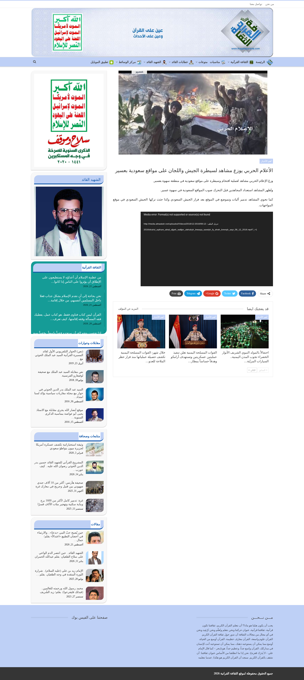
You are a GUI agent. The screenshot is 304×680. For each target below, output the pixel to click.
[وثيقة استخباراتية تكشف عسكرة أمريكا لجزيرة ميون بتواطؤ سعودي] (95, 449)
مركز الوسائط (127, 62)
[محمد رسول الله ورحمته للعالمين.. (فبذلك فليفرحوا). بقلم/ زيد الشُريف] (95, 593)
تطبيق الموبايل (99, 62)
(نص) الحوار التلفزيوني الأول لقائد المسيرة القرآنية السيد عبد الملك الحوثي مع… (59, 355)
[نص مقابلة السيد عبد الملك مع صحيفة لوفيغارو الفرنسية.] (95, 376)
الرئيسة (260, 62)
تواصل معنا (256, 4)
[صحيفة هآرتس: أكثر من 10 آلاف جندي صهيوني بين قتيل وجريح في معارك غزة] (95, 487)
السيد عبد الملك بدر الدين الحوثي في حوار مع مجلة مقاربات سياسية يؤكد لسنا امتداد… (58, 393)
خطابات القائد (180, 62)
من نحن (269, 4)
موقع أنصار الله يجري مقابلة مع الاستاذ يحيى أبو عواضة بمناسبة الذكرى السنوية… (59, 413)
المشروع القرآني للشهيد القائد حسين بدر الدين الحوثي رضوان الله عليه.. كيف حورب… (58, 466)
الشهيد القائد (153, 62)
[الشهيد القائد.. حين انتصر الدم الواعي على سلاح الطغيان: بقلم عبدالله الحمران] (95, 557)
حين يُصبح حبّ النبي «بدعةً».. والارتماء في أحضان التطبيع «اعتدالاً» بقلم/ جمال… (60, 536)
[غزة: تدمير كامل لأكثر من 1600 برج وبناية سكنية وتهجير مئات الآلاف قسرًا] (95, 505)
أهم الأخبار (266, 161)
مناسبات (215, 62)
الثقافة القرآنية (239, 62)
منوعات (203, 62)
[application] (207, 249)
